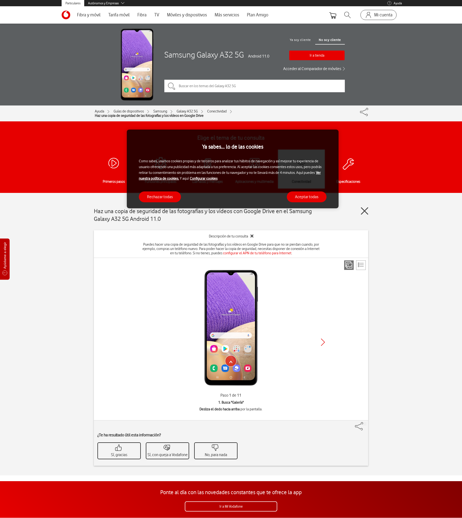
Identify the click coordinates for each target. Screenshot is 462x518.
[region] (233, 169)
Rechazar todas (160, 196)
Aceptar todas (306, 196)
